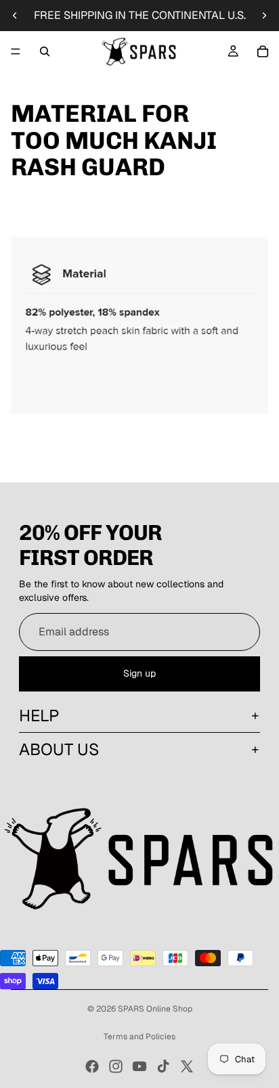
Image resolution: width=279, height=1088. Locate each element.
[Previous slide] (15, 15)
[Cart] (263, 51)
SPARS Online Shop (155, 1008)
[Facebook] (92, 1066)
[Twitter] (187, 1066)
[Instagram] (116, 1066)
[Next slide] (264, 15)
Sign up (139, 673)
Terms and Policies (139, 1036)
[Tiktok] (163, 1066)
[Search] (45, 51)
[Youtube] (139, 1066)
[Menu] (15, 51)
